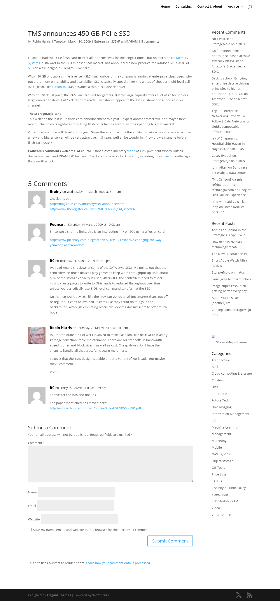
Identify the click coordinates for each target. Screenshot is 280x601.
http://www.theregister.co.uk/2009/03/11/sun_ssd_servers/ (92, 209)
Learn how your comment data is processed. (118, 563)
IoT (214, 420)
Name (32, 492)
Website (34, 519)
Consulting (183, 7)
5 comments (150, 41)
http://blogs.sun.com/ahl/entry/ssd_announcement (87, 204)
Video (216, 508)
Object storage (222, 461)
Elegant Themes (59, 595)
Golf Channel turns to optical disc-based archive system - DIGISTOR (231, 56)
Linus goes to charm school (232, 279)
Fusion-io (59, 87)
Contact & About (209, 7)
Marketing (219, 441)
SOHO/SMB (220, 495)
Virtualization (221, 515)
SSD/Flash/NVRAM (124, 41)
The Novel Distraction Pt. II (231, 254)
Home (165, 7)
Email (32, 506)
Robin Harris (41, 41)
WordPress (100, 595)
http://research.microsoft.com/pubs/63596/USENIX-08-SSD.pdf (95, 408)
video (131, 151)
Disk (215, 387)
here (122, 350)
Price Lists (219, 474)
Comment (36, 443)
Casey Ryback (221, 155)
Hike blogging (222, 407)
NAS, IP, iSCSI (221, 454)
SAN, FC (217, 481)
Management (221, 434)
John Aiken (219, 167)
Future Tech (220, 400)
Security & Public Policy (229, 488)
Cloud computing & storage (232, 373)
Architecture (221, 360)
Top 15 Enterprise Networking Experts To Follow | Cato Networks (229, 116)
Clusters (218, 380)
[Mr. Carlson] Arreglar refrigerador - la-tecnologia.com (228, 184)
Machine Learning (225, 427)
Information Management (230, 414)
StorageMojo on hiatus (228, 44)
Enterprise (102, 41)
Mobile (217, 447)
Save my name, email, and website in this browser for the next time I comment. (91, 530)
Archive (233, 7)
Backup (217, 367)
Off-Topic (218, 467)
